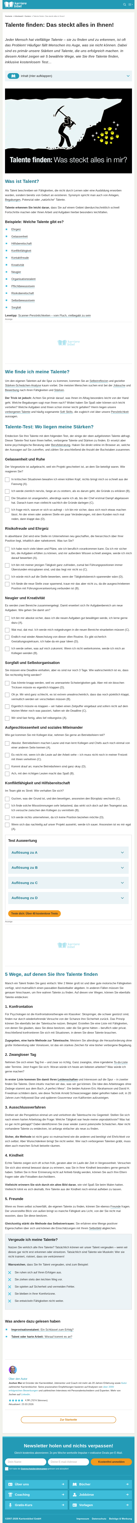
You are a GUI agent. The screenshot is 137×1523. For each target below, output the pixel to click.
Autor (124, 1383)
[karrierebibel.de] (15, 4)
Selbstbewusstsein (23, 300)
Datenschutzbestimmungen (34, 1469)
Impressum (83, 1518)
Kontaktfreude (20, 257)
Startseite (8, 16)
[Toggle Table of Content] (68, 76)
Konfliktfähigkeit (21, 250)
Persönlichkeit (120, 411)
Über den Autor (18, 1378)
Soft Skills (66, 411)
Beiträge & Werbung (120, 1518)
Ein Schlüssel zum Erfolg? (42, 1329)
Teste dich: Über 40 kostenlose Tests (34, 913)
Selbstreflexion (99, 381)
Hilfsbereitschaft (21, 243)
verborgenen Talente (17, 411)
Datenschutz (99, 1518)
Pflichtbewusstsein (23, 286)
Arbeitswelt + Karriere (23, 16)
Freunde (115, 1206)
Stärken (59, 390)
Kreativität (17, 265)
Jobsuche (119, 385)
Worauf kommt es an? (41, 1336)
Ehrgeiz (16, 229)
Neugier (16, 272)
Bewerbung (12, 390)
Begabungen (12, 199)
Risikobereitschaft (22, 293)
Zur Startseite (68, 1419)
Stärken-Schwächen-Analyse (23, 385)
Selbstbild (95, 1228)
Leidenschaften (68, 1079)
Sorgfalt (16, 307)
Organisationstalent (23, 279)
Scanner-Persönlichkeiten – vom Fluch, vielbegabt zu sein (54, 315)
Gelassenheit (19, 236)
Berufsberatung (60, 445)
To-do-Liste (121, 1062)
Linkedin (25, 1394)
